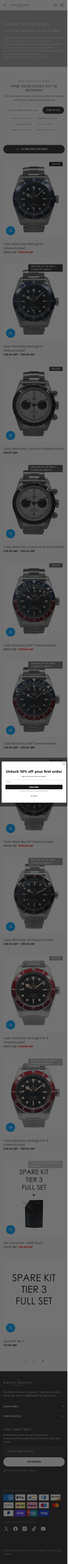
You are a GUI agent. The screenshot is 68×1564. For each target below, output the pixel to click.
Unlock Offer (33, 787)
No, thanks (33, 796)
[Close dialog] (63, 763)
